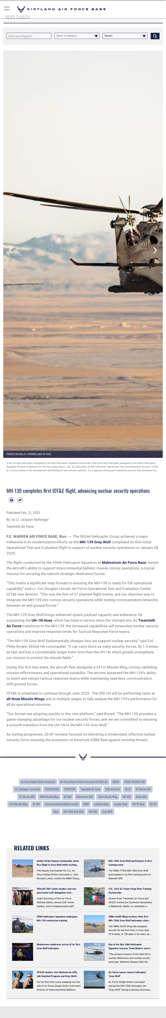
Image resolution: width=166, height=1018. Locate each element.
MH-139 (93, 812)
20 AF (128, 789)
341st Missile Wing (107, 797)
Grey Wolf (107, 812)
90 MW (67, 797)
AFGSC (116, 782)
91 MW (36, 804)
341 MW (127, 797)
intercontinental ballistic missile (61, 804)
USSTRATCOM (52, 789)
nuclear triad (120, 804)
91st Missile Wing (18, 804)
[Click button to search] (155, 36)
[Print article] (11, 500)
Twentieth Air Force (90, 789)
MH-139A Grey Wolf (74, 812)
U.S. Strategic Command (27, 789)
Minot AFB (141, 797)
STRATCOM (69, 789)
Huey (55, 812)
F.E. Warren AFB (27, 797)
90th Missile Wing (49, 797)
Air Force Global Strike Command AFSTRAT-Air (83, 782)
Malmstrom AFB (85, 797)
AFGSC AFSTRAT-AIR (134, 782)
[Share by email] (20, 500)
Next (155, 250)
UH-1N (153, 804)
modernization (101, 804)
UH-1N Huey (138, 804)
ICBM (86, 804)
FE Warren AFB (143, 789)
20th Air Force (112, 789)
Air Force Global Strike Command (38, 782)
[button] (7, 9)
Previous (11, 250)
